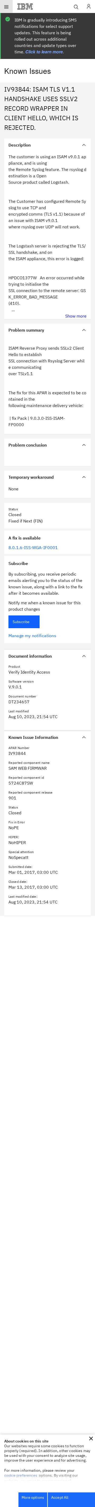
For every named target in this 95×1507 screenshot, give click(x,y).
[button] (91, 1438)
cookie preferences (20, 1475)
